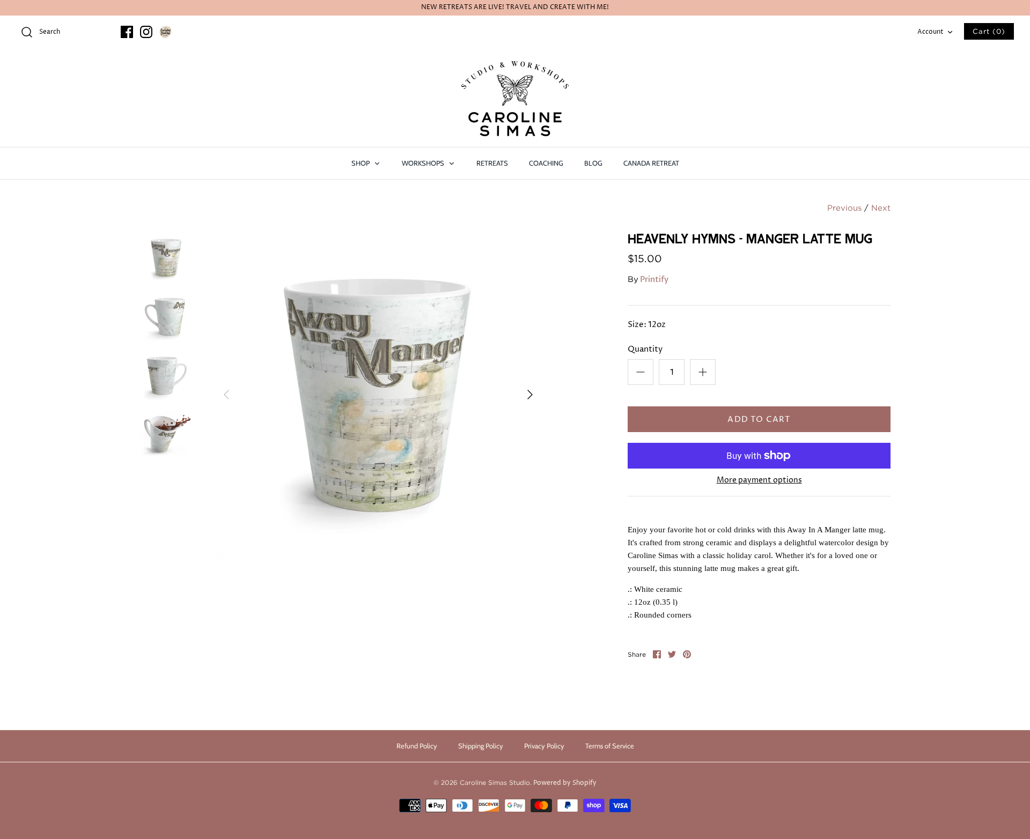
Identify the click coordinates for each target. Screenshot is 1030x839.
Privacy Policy (544, 745)
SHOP (361, 163)
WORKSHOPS (424, 163)
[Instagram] (146, 32)
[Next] (530, 394)
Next (881, 207)
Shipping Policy (480, 745)
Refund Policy (416, 745)
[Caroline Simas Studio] (515, 98)
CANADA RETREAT (651, 163)
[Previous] (226, 394)
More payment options (759, 480)
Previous (844, 207)
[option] (378, 394)
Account (930, 31)
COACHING (546, 163)
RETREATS (492, 163)
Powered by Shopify (565, 783)
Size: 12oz (647, 324)
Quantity (645, 349)
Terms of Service (609, 745)
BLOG (593, 163)
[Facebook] (127, 32)
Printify (654, 279)
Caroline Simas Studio (495, 782)
